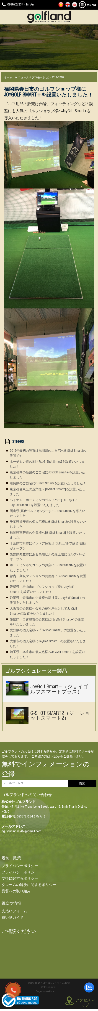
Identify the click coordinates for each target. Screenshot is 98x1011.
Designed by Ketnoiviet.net (45, 991)
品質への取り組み (16, 890)
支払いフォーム (14, 910)
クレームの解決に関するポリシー (29, 884)
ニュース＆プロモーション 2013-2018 (41, 77)
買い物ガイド (12, 917)
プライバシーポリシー (20, 865)
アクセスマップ (85, 1001)
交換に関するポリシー (20, 878)
